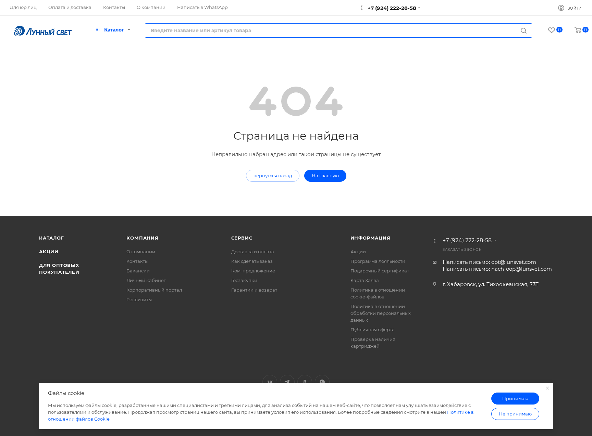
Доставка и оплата (252, 251)
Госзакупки (244, 280)
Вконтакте (269, 382)
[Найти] (523, 30)
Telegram (287, 382)
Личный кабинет (146, 280)
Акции (49, 251)
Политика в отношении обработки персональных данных (380, 313)
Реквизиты (139, 299)
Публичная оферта (372, 329)
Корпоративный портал (154, 290)
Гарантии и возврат (254, 290)
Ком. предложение (253, 270)
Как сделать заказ (252, 261)
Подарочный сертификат (379, 270)
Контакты (137, 261)
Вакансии (138, 270)
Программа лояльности (377, 261)
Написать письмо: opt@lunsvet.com (489, 262)
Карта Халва (364, 280)
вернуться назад (273, 175)
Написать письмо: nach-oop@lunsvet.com (497, 269)
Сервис (241, 238)
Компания (142, 238)
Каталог (51, 238)
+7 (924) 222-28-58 (391, 8)
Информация (370, 238)
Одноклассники (304, 382)
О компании (140, 251)
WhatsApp (322, 382)
